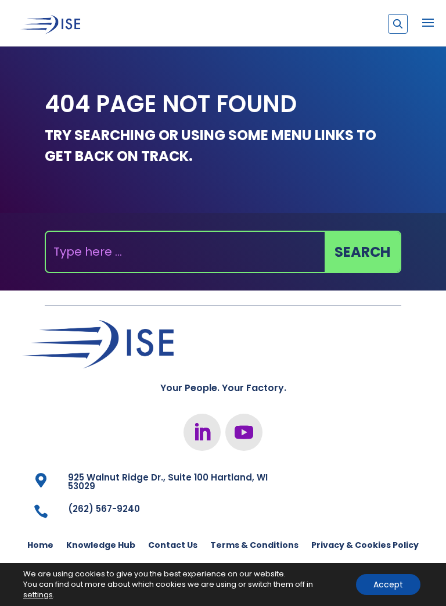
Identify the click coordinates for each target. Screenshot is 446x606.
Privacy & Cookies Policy (365, 546)
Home (40, 546)
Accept (388, 584)
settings (38, 595)
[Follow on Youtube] (243, 432)
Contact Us (172, 546)
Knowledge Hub (100, 546)
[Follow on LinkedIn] (202, 432)
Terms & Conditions (254, 546)
